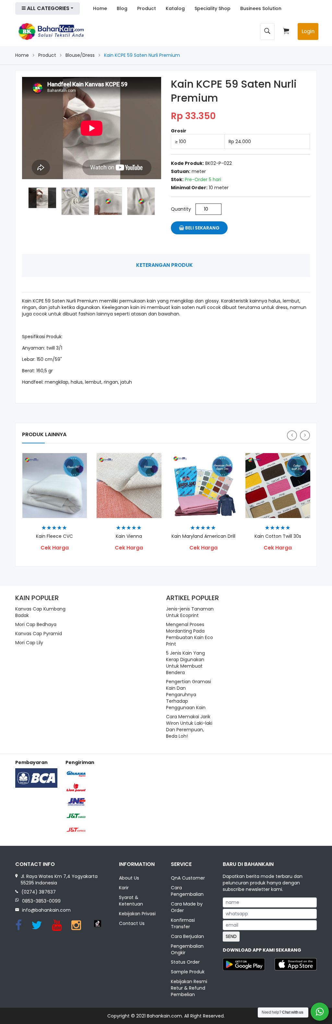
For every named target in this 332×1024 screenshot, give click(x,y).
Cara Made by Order (187, 907)
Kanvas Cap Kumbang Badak (40, 612)
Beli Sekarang (201, 228)
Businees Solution (260, 8)
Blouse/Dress (80, 55)
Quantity (181, 209)
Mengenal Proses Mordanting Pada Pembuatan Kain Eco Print (189, 634)
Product (146, 8)
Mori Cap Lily (29, 642)
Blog (122, 8)
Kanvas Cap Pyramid (38, 633)
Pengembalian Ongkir (187, 949)
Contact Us (132, 923)
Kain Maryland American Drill (203, 536)
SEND (231, 936)
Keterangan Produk (164, 265)
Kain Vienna (129, 536)
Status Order (185, 962)
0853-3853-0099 (41, 901)
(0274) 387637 (38, 892)
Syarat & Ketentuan (131, 900)
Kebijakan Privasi (137, 913)
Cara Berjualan (187, 936)
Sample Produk (188, 971)
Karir (124, 887)
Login (308, 31)
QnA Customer (188, 878)
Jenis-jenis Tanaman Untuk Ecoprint (190, 612)
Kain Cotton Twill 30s (278, 536)
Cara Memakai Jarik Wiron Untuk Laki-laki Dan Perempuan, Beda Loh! (189, 726)
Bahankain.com (164, 1016)
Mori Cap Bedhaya (35, 624)
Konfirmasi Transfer (183, 923)
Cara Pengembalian (187, 890)
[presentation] (292, 435)
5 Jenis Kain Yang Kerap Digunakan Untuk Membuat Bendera (185, 663)
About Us (129, 878)
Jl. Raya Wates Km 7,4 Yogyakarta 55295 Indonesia (59, 879)
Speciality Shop (213, 8)
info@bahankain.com (46, 910)
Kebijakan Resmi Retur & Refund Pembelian (189, 988)
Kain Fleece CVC (54, 536)
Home (100, 8)
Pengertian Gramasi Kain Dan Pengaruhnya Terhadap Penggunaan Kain (188, 694)
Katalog (175, 8)
